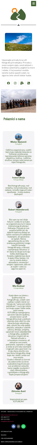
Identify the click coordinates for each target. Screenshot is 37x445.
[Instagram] (18, 426)
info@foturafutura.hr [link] (7, 421)
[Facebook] (13, 426)
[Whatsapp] (23, 426)
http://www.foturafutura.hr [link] (9, 415)
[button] (3, 42)
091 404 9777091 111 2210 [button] (5, 418)
